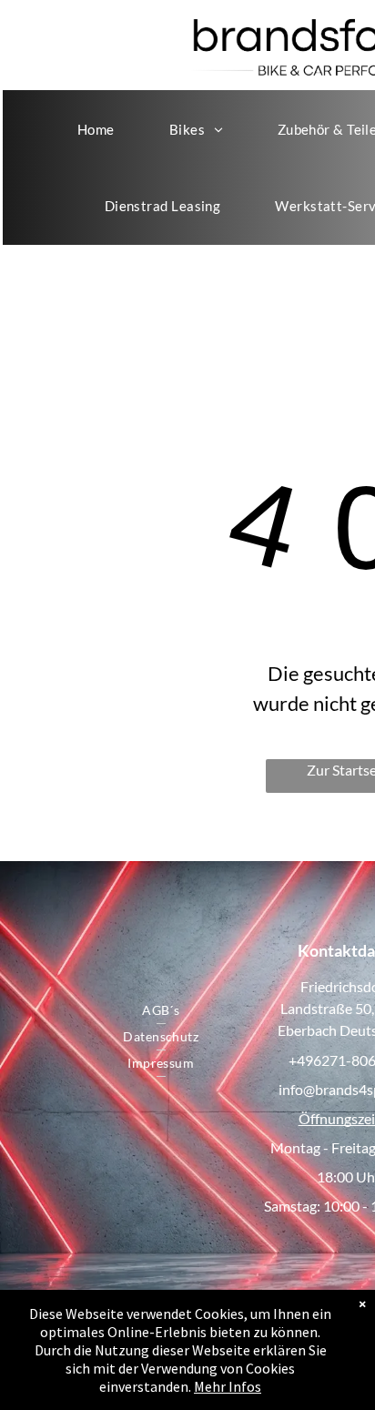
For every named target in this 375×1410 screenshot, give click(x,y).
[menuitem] (96, 129)
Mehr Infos (227, 1386)
